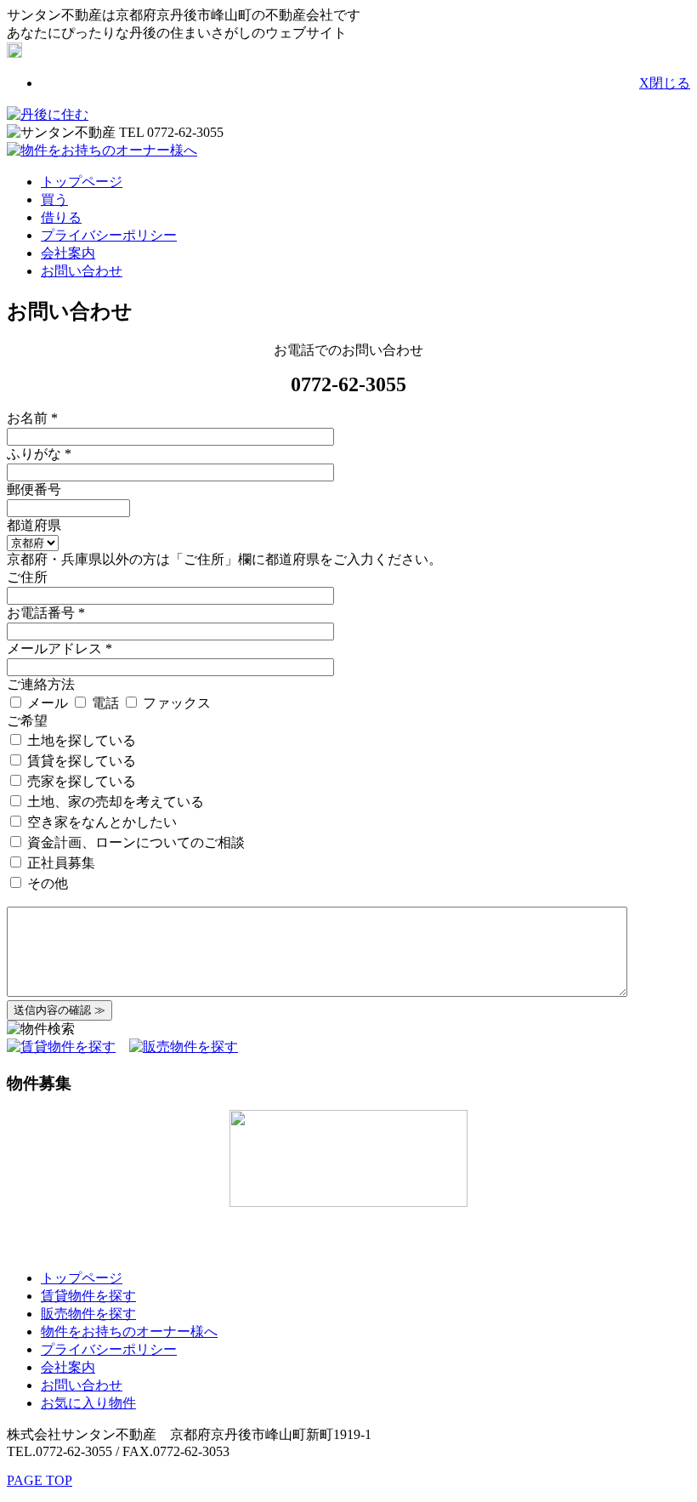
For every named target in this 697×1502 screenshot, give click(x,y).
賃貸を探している (80, 761)
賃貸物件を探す (88, 1296)
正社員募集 (59, 863)
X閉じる (664, 83)
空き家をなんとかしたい (100, 822)
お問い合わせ (81, 271)
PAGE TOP (39, 1480)
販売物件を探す (88, 1313)
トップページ (81, 181)
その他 (46, 883)
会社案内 (68, 253)
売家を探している (80, 781)
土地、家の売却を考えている (114, 801)
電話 (105, 703)
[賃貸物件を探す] (61, 1046)
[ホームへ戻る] (47, 114)
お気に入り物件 (88, 1403)
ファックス (175, 703)
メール (47, 703)
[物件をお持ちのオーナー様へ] (102, 150)
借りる (61, 217)
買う (54, 199)
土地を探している (80, 740)
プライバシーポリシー (109, 235)
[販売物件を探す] (183, 1046)
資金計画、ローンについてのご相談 (134, 842)
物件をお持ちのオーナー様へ (129, 1331)
